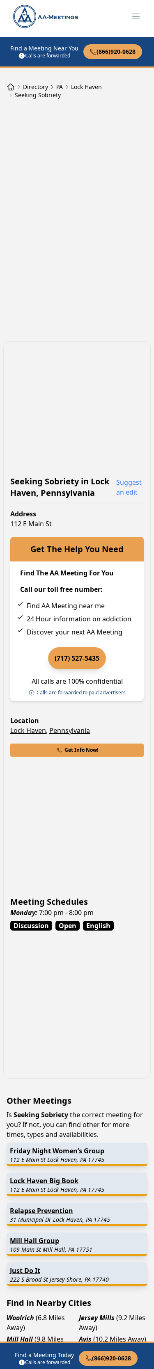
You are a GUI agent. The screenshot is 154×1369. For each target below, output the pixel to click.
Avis (85, 1339)
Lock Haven (28, 730)
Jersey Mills (97, 1317)
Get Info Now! (81, 749)
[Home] (11, 87)
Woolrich (20, 1317)
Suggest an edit (129, 487)
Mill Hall (20, 1339)
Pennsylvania (69, 730)
